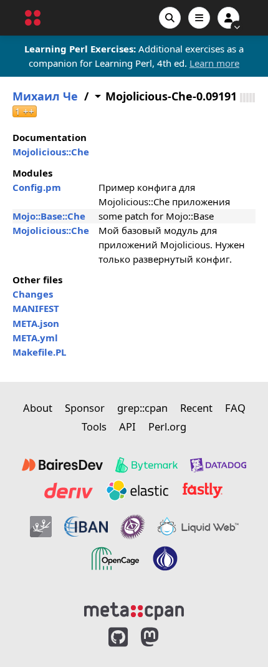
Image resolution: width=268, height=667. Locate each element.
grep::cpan (142, 408)
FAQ (235, 408)
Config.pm (36, 187)
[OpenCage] (115, 558)
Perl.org (167, 426)
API (127, 426)
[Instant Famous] (132, 527)
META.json (35, 323)
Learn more (214, 63)
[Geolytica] (41, 527)
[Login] (228, 18)
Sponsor (85, 408)
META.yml (35, 337)
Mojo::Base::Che (48, 216)
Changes (32, 294)
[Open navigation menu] (199, 18)
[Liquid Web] (198, 527)
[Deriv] (68, 490)
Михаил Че (45, 96)
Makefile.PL (39, 352)
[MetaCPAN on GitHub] (118, 637)
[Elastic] (137, 490)
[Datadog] (218, 465)
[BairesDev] (62, 465)
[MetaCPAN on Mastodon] (162, 637)
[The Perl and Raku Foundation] (165, 558)
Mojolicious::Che (50, 151)
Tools (94, 426)
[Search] (169, 18)
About (37, 408)
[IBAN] (86, 527)
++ (24, 111)
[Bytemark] (146, 465)
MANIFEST (35, 308)
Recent (196, 408)
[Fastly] (202, 490)
